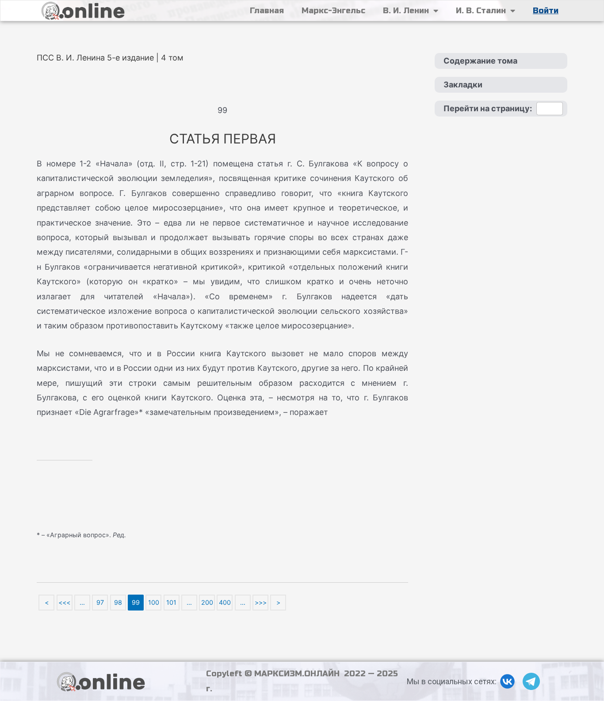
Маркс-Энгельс (333, 10)
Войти (545, 10)
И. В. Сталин (481, 10)
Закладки (462, 84)
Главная (267, 10)
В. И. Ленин (406, 10)
